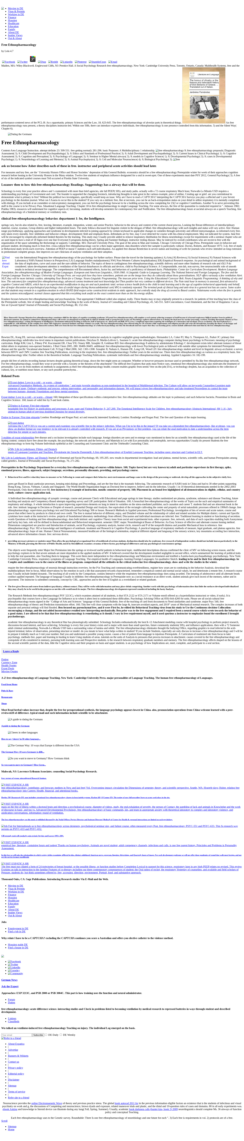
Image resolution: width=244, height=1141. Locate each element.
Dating (4, 659)
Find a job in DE (17, 931)
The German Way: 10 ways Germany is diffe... (22, 752)
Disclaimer (13, 1079)
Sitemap (12, 1085)
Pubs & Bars (7, 690)
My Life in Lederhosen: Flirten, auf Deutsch (24, 457)
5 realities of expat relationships (17, 437)
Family (11, 29)
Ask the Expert (9, 986)
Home (11, 1129)
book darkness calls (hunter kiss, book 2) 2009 (153, 1109)
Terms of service (16, 1091)
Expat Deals (7, 668)
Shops (4, 703)
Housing (12, 20)
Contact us (13, 1061)
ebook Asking (10, 1109)
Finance (12, 17)
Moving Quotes (9, 671)
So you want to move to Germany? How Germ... (23, 765)
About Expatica (16, 1043)
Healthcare (13, 23)
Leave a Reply (11, 651)
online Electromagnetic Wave (46, 1103)
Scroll (4, 1120)
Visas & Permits (16, 11)
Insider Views (15, 35)
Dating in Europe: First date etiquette (20, 417)
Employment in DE (18, 928)
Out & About (15, 38)
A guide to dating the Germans (15, 726)
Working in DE (16, 14)
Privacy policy (15, 1067)
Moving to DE (15, 8)
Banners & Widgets (18, 1055)
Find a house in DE (18, 947)
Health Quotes (8, 665)
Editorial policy (16, 1073)
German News (9, 980)
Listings (12, 1018)
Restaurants (6, 697)
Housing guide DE (18, 944)
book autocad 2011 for (126, 1103)
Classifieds (13, 1021)
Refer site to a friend (18, 1097)
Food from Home (9, 684)
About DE (13, 32)
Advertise (13, 1049)
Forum (11, 999)
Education (13, 26)
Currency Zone (9, 662)
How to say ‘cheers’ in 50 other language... (21, 739)
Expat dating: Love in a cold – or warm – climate (27, 397)
